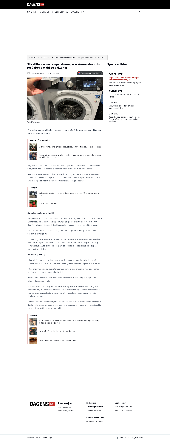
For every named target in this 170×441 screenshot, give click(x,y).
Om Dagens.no (64, 408)
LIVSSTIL (75, 12)
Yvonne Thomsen (93, 410)
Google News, (69, 410)
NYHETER (31, 12)
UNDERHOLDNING (60, 12)
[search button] (140, 12)
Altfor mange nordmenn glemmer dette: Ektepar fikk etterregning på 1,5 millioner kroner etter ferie (69, 322)
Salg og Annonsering (123, 410)
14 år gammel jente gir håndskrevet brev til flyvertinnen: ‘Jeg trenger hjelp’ (70, 147)
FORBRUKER (44, 12)
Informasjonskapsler (123, 407)
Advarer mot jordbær (48, 203)
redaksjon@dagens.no (95, 421)
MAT (83, 12)
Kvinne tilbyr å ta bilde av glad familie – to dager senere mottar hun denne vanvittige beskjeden (70, 156)
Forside (32, 57)
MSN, (60, 410)
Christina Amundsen (38, 73)
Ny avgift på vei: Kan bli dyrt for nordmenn (57, 331)
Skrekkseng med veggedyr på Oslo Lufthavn (58, 340)
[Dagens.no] (85, 4)
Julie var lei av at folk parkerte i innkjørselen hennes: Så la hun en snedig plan (69, 194)
